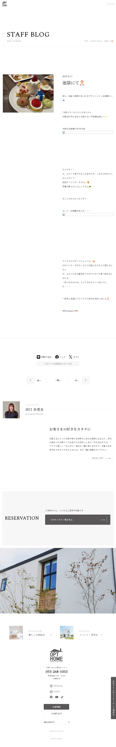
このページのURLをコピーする (58, 363)
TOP (86, 41)
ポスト (76, 356)
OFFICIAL (58, 686)
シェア (63, 356)
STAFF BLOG (96, 41)
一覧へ (58, 380)
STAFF (57, 691)
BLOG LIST (97, 458)
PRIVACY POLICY (57, 731)
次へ (77, 380)
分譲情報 (56, 706)
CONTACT (56, 713)
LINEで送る (46, 356)
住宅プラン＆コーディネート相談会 (113, 698)
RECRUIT (49, 722)
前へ (39, 380)
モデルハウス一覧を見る (62, 519)
